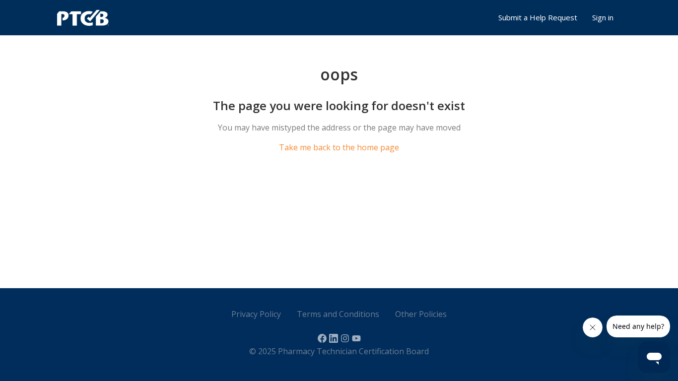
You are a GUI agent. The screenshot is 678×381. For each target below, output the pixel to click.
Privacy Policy (256, 314)
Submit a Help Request (537, 17)
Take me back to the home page (339, 147)
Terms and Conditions (338, 314)
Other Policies (421, 314)
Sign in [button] (602, 17)
